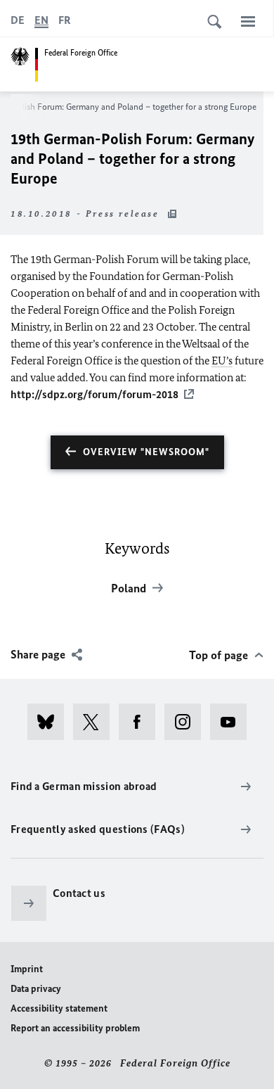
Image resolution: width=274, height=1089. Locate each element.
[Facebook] (141, 721)
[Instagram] (187, 721)
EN (41, 20)
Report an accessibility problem (75, 1028)
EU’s (222, 360)
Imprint (27, 969)
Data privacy (36, 989)
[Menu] (248, 21)
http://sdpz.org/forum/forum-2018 (94, 394)
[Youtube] (233, 721)
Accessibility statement (59, 1008)
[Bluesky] (50, 721)
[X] (96, 721)
